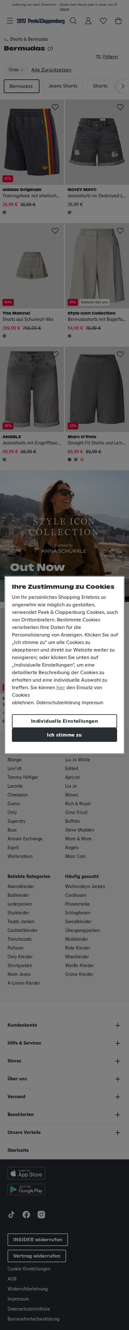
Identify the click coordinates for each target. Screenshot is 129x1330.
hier (60, 687)
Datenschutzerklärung (58, 703)
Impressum (92, 703)
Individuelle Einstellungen (64, 721)
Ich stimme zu (64, 734)
